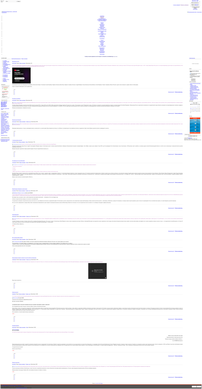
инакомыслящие (4, 119)
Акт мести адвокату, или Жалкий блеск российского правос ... (195, 90)
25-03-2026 (14, 100)
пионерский (3, 124)
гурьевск (7, 116)
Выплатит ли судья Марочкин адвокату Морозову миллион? (195, 93)
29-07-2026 (14, 63)
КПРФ (5, 113)
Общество (102, 28)
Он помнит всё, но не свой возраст (18, 160)
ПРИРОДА (5, 81)
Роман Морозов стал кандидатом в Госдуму (194, 95)
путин (5, 126)
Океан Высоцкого (15, 214)
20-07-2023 (14, 121)
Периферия (102, 25)
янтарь (6, 132)
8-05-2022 (14, 364)
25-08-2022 (14, 259)
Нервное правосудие (194, 86)
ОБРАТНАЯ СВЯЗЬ (6, 73)
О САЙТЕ (5, 60)
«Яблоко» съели (193, 85)
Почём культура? (15, 292)
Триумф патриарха (15, 325)
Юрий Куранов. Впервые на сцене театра (19, 188)
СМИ (102, 45)
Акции (102, 43)
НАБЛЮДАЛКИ (6, 61)
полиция (7, 124)
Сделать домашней (176, 4)
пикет (2, 123)
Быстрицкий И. (102, 51)
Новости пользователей (102, 29)
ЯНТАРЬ (4, 80)
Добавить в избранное (184, 4)
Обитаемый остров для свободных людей (5, 141)
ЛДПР (102, 34)
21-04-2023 (14, 162)
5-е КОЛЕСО (5, 65)
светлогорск (7, 127)
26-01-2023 (14, 216)
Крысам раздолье (193, 97)
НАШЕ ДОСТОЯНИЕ (5, 67)
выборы (2, 115)
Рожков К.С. (102, 48)
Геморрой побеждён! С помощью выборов (194, 88)
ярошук (2, 133)
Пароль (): (195, 4)
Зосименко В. (102, 52)
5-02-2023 (14, 190)
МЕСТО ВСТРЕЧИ (102, 20)
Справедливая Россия (102, 33)
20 (195, 109)
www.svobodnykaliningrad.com (21, 387)
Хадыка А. (102, 50)
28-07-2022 (14, 327)
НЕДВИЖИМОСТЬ (6, 64)
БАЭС (2, 113)
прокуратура (7, 125)
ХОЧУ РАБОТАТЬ (6, 68)
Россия (102, 23)
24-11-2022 (14, 239)
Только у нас (28, 121)
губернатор (3, 116)
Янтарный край (102, 41)
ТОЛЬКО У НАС (6, 79)
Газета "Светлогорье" (13, 385)
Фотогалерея (102, 54)
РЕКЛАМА (5, 69)
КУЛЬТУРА (5, 63)
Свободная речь (192, 58)
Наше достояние (24, 58)
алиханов (2, 114)
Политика (102, 42)
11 (192, 108)
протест (2, 126)
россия (8, 126)
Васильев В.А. (102, 47)
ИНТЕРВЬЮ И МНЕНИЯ (102, 19)
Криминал (102, 26)
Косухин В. (102, 49)
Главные (102, 22)
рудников (2, 127)
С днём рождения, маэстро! (17, 140)
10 (190, 108)
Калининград (102, 24)
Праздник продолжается (16, 119)
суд (8, 129)
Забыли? (196, 4)
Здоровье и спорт (102, 27)
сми (6, 129)
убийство (2, 130)
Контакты (19, 385)
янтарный (2, 132)
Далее (101, 383)
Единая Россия (102, 36)
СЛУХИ (4, 62)
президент (3, 125)
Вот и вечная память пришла (17, 237)
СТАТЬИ (4, 70)
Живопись (102, 44)
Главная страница (5, 385)
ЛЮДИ (4, 78)
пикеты (4, 123)
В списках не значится (16, 98)
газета (5, 115)
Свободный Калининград (16, 58)
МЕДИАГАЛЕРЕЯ (102, 18)
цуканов (4, 131)
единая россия (3, 117)
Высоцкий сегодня (15, 61)
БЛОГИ (102, 17)
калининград (3, 120)
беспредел (6, 114)
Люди (27, 162)
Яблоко (102, 32)
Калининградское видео (5, 139)
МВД (7, 113)
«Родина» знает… (193, 96)
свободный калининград (5, 129)
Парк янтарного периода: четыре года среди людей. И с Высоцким (24, 257)
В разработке (102, 38)
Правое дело (102, 35)
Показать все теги (4, 135)
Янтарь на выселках (15, 362)
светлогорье (3, 128)
